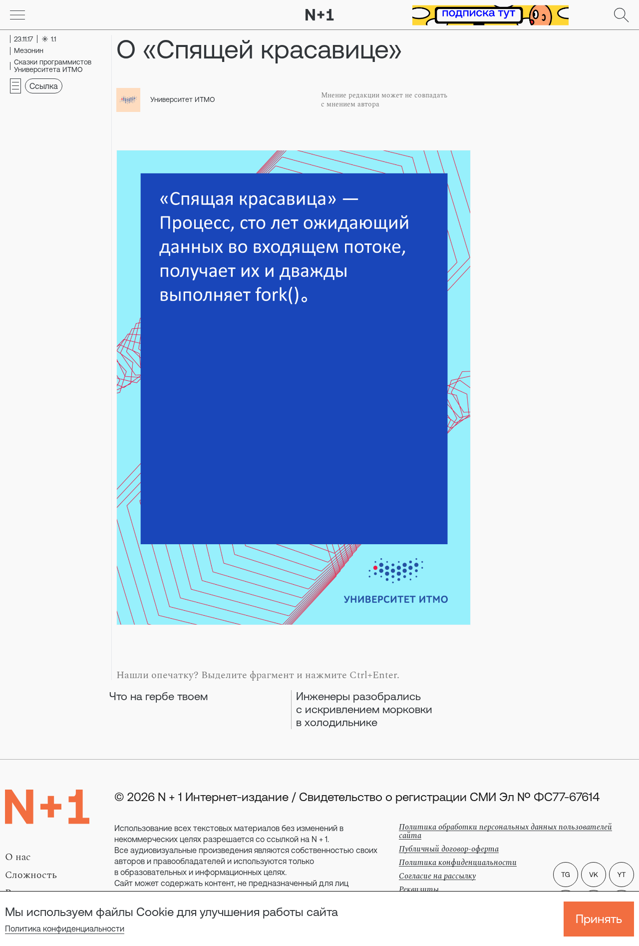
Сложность (31, 875)
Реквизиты (419, 890)
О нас (18, 857)
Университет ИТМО (182, 99)
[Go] (17, 14)
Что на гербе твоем (158, 696)
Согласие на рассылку (437, 876)
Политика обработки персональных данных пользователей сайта (505, 831)
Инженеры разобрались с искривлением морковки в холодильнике (364, 709)
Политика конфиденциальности (64, 928)
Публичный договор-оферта (449, 849)
